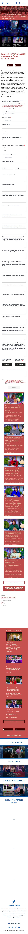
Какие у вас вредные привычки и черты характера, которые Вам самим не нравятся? (13, 226)
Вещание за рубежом (15, 923)
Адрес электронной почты (8, 154)
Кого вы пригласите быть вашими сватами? (13, 285)
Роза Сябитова (12, 597)
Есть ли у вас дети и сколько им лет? (11, 205)
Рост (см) (4, 168)
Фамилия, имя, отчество (8, 111)
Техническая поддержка (18, 915)
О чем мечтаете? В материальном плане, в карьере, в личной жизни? (13, 251)
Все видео (5, 913)
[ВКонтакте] (10, 65)
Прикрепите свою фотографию (6, 360)
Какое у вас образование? (8, 174)
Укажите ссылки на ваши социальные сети (12, 370)
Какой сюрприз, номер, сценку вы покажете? (13, 294)
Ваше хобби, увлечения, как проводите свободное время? (11, 215)
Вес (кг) (17, 168)
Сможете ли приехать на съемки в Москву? (13, 145)
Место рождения (6, 124)
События (9, 917)
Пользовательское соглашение (17, 913)
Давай (9, 8)
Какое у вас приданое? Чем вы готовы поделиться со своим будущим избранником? (13, 194)
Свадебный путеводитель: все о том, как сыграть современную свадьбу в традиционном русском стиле (14, 588)
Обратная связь (7, 915)
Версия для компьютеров (14, 919)
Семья (3, 602)
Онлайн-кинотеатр (22, 909)
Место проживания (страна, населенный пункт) (12, 138)
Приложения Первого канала (9, 911)
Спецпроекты (12, 909)
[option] (6, 41)
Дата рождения (6, 117)
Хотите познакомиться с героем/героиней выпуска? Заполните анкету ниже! (12, 100)
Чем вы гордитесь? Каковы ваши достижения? (13, 275)
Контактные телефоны (8, 161)
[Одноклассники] (18, 65)
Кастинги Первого (21, 911)
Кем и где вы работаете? (8, 184)
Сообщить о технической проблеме (19, 49)
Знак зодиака (5, 131)
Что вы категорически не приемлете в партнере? (11, 317)
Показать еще (14, 582)
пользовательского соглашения (12, 382)
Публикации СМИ (17, 917)
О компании (4, 909)
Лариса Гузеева (5, 597)
